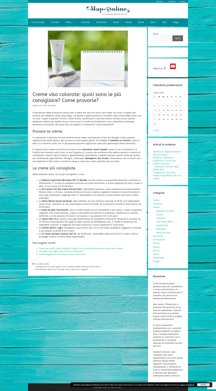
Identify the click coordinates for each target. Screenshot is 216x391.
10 (155, 110)
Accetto (203, 385)
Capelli (159, 214)
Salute (129, 22)
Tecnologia (158, 257)
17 (155, 115)
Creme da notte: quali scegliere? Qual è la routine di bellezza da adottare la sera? (81, 248)
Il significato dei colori (164, 172)
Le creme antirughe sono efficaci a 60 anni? (61, 251)
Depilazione (162, 225)
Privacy (183, 1)
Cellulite (160, 218)
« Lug (155, 130)
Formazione (101, 22)
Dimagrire (161, 229)
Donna (69, 22)
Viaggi (175, 22)
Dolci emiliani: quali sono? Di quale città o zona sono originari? (61, 269)
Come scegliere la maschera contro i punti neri (62, 254)
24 (155, 119)
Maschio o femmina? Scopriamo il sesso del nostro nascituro (164, 160)
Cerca (155, 33)
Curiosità (55, 22)
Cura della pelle (42, 264)
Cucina (156, 200)
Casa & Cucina (37, 22)
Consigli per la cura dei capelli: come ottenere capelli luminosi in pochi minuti (67, 267)
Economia (85, 22)
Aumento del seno (165, 211)
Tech (164, 22)
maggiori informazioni (187, 385)
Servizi (141, 22)
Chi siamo (159, 1)
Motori (116, 22)
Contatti (171, 1)
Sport (153, 22)
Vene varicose (163, 232)
